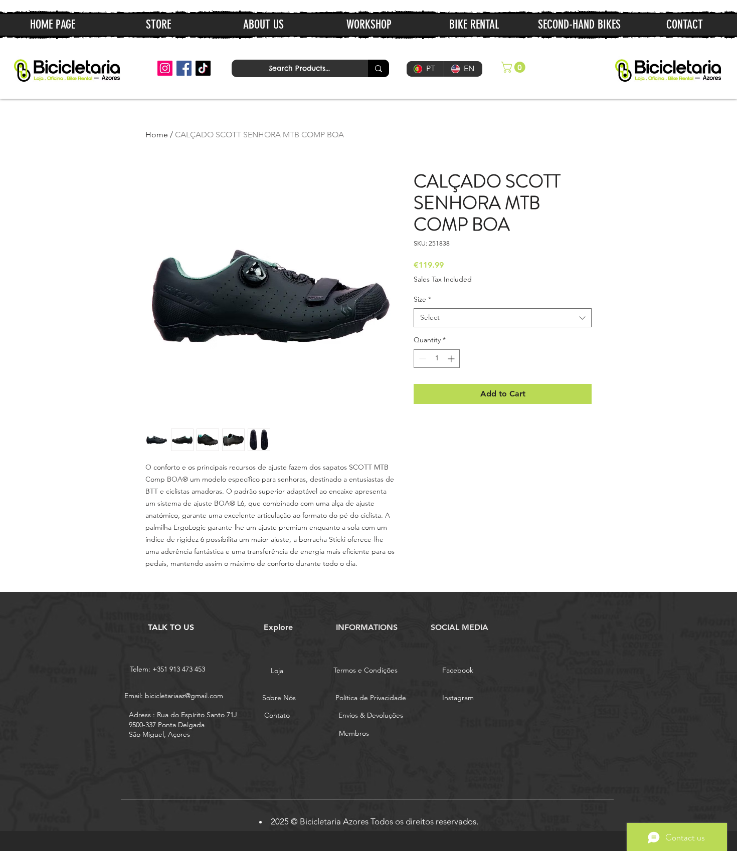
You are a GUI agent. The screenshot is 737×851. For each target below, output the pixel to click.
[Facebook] (184, 68)
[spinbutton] (437, 358)
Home (156, 134)
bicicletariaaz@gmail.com (184, 695)
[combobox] (503, 317)
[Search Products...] (378, 68)
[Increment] (452, 358)
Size (422, 299)
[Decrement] (421, 358)
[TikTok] (203, 68)
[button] (514, 67)
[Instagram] (164, 68)
